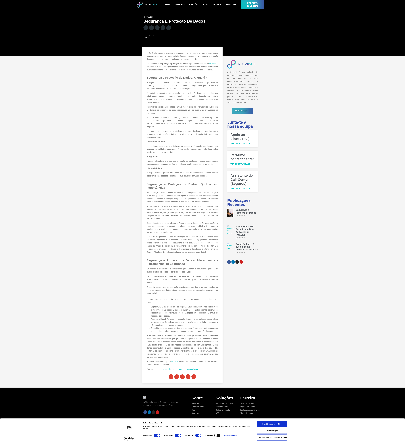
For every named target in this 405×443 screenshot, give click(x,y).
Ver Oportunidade (240, 143)
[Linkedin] (149, 412)
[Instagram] (153, 412)
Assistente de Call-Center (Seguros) (241, 179)
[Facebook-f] (145, 412)
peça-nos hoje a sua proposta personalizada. (180, 369)
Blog (205, 4)
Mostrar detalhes (230, 435)
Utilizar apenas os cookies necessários (273, 437)
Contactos (230, 4)
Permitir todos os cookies (271, 424)
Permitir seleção (272, 431)
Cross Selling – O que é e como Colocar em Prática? (247, 247)
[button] (145, 27)
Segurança (148, 17)
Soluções (193, 4)
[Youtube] (157, 412)
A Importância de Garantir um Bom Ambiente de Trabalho (245, 230)
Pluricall (212, 64)
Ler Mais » (240, 216)
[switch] (178, 435)
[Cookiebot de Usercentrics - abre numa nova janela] (129, 438)
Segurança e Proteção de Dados (246, 211)
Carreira (216, 4)
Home (167, 4)
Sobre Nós (179, 4)
